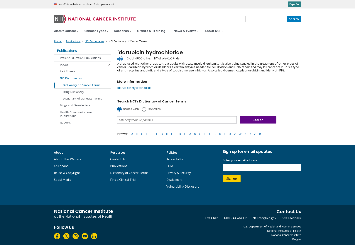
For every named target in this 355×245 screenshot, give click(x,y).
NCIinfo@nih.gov (264, 218)
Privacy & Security (178, 173)
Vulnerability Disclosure (182, 186)
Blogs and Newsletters (75, 105)
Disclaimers (174, 180)
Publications (67, 50)
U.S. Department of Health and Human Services (272, 226)
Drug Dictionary (73, 92)
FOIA (169, 166)
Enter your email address (240, 160)
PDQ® (64, 64)
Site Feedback (291, 218)
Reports (65, 122)
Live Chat (211, 218)
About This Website (67, 159)
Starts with (131, 109)
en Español (61, 166)
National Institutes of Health (284, 230)
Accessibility (174, 159)
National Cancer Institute (286, 235)
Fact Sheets (67, 71)
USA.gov (296, 239)
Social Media (62, 180)
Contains (154, 109)
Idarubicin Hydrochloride (134, 88)
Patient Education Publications (80, 58)
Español (294, 4)
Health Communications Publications (76, 114)
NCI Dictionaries (71, 78)
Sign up (231, 179)
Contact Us (118, 159)
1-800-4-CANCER (235, 218)
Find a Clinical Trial (123, 180)
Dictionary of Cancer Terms (81, 85)
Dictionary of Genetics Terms (82, 98)
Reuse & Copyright (67, 173)
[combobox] (266, 19)
